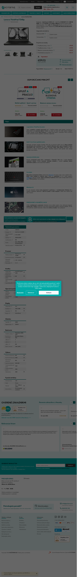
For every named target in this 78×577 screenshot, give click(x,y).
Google (36, 286)
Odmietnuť (31, 292)
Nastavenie (20, 292)
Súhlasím (48, 292)
